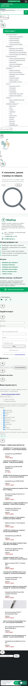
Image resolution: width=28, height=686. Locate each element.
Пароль (8, 337)
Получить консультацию (14, 289)
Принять (17, 682)
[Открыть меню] (26, 1)
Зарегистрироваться (20, 354)
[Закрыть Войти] (2, 371)
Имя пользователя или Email (13, 331)
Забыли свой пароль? (14, 350)
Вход (14, 346)
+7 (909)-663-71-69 (14, 1)
